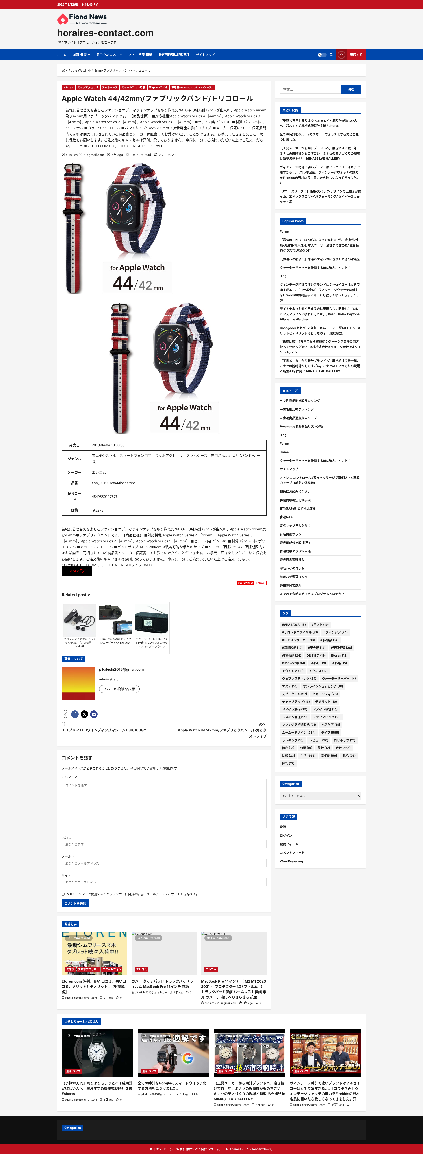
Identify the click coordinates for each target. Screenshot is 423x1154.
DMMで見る (77, 571)
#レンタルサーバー (298, 640)
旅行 (324, 748)
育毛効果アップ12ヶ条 (295, 551)
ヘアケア (330, 725)
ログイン (286, 835)
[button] (65, 714)
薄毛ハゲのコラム (292, 568)
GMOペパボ (293, 663)
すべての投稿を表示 (119, 689)
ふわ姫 (339, 663)
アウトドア (293, 671)
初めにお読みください (295, 491)
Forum (285, 231)
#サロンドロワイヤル (300, 632)
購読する (356, 55)
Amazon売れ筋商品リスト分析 (301, 426)
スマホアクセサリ (87, 87)
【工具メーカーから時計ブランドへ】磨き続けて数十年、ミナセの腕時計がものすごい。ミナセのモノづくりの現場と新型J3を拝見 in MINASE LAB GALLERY (320, 153)
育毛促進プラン (290, 534)
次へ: (222, 730)
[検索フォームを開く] (331, 54)
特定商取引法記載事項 (174, 55)
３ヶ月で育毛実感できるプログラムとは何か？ (312, 594)
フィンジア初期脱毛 (299, 725)
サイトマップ (205, 55)
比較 (288, 755)
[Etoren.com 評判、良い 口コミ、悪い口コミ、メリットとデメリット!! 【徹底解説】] (94, 953)
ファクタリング (326, 717)
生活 (308, 755)
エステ (289, 686)
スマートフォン (112, 969)
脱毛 (349, 755)
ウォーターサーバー (339, 678)
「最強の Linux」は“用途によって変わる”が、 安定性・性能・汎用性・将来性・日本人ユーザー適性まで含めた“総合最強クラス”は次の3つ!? (319, 245)
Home (284, 452)
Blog (283, 276)
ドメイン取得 (294, 709)
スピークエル (294, 694)
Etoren (339, 655)
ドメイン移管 (325, 709)
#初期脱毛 (292, 648)
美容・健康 (80, 55)
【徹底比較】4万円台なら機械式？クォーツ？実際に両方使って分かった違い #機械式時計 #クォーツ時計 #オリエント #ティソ (320, 347)
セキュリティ (325, 694)
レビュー (318, 740)
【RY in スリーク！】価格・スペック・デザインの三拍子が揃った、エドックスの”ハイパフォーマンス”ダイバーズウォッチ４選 (320, 196)
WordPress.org (291, 861)
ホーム (62, 55)
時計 (343, 748)
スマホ (70, 969)
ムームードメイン (298, 732)
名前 (66, 838)
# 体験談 (329, 640)
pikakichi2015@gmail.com (85, 155)
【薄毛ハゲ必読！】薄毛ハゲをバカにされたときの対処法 (320, 259)
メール (68, 856)
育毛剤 (329, 755)
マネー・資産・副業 (140, 55)
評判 (288, 763)
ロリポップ (344, 740)
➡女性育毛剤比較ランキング (300, 401)
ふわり (318, 663)
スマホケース (110, 87)
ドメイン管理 (294, 717)
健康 (288, 748)
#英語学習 (341, 648)
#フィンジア (335, 632)
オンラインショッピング (323, 686)
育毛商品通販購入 (292, 559)
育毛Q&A (286, 517)
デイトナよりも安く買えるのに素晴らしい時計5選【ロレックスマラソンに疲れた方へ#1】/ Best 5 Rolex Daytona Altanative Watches (320, 314)
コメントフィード (292, 852)
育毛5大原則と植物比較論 (298, 508)
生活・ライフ (73, 1071)
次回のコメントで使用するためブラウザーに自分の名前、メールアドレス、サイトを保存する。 (132, 894)
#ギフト (320, 624)
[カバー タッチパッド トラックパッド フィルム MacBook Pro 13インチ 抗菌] (164, 953)
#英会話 (316, 648)
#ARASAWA (294, 624)
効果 (306, 748)
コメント (70, 777)
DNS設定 (316, 655)
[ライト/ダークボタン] (322, 55)
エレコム (68, 87)
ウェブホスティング (299, 678)
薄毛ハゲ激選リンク (294, 577)
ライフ (330, 732)
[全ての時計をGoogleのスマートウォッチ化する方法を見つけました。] (173, 1053)
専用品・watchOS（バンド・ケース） (192, 87)
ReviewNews (261, 1149)
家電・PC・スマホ (107, 55)
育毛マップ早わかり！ (295, 525)
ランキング (293, 740)
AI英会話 (291, 655)
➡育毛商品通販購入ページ (298, 418)
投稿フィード (289, 844)
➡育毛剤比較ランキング (297, 409)
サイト (66, 875)
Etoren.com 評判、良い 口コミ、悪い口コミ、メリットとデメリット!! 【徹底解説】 (94, 986)
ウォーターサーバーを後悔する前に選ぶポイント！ (315, 267)
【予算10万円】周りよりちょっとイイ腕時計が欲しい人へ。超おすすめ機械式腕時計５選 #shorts (97, 1088)
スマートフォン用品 (133, 87)
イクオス (318, 671)
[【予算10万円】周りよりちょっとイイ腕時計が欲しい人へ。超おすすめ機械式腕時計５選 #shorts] (97, 1053)
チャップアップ (296, 701)
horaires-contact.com (105, 32)
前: (104, 727)
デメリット (326, 701)
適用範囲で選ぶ (290, 585)
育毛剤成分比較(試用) (295, 543)
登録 (283, 827)
